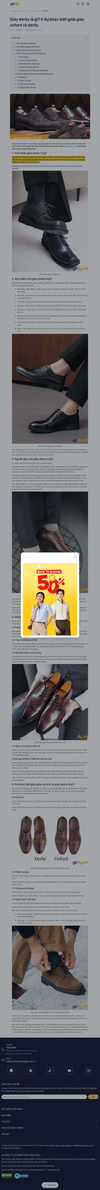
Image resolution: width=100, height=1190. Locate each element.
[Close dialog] (75, 557)
